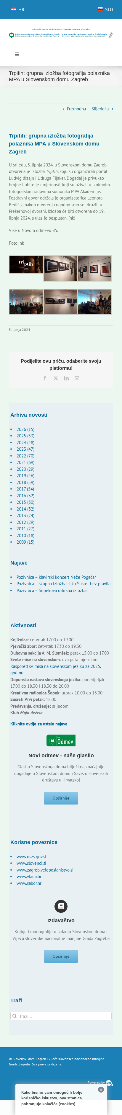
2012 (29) (25, 522)
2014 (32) (25, 509)
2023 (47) (25, 449)
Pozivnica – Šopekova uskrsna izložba (51, 590)
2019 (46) (25, 475)
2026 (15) (25, 429)
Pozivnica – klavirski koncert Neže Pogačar (56, 577)
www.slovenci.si (31, 863)
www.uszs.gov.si (31, 856)
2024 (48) (25, 442)
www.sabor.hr (29, 883)
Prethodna (76, 109)
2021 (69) (25, 462)
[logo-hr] (61, 30)
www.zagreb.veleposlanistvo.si (45, 870)
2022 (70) (25, 456)
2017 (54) (25, 489)
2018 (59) (25, 482)
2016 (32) (25, 495)
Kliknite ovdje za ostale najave (39, 724)
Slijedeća (100, 109)
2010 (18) (25, 535)
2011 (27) (25, 529)
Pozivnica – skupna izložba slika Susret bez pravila (63, 583)
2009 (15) (25, 542)
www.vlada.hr (29, 876)
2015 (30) (25, 502)
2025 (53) (25, 436)
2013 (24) (25, 515)
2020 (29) (25, 469)
